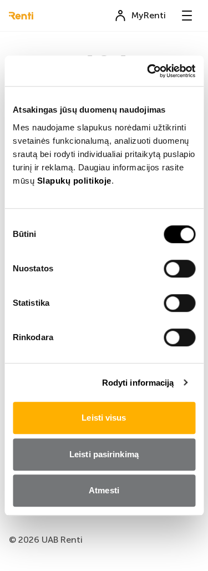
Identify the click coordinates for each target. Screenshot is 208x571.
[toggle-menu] (187, 15)
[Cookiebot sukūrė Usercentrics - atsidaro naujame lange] (148, 71)
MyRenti (148, 15)
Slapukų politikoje (74, 180)
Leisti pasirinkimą (104, 454)
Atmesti (104, 490)
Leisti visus (104, 417)
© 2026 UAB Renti (46, 539)
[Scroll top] (182, 545)
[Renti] (21, 16)
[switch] (179, 268)
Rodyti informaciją (138, 382)
